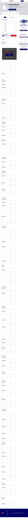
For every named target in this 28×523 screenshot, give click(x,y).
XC (7, 17)
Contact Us (14, 512)
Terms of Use (21, 512)
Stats (2, 13)
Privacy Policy (17, 512)
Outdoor (13, 17)
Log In (12, 57)
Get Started (23, 30)
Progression (6, 13)
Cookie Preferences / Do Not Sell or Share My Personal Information (18, 513)
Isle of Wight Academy (11, 7)
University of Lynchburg (11, 6)
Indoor (10, 17)
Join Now (23, 49)
